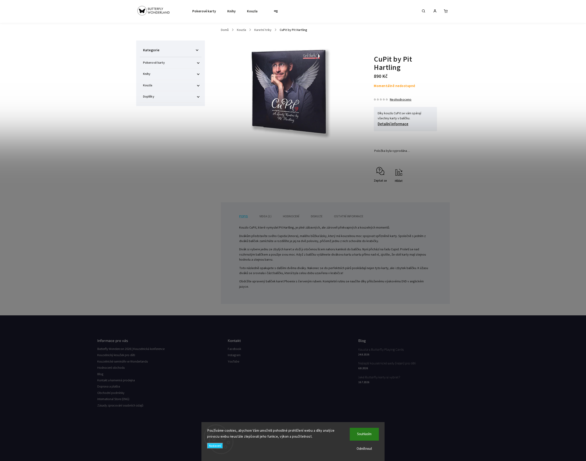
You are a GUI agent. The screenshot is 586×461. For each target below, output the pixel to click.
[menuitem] (203, 11)
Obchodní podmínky (110, 393)
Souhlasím (364, 434)
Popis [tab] (243, 216)
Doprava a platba (108, 386)
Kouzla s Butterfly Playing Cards (381, 349)
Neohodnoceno (400, 99)
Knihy (147, 74)
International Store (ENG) (113, 399)
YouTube (233, 361)
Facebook (234, 349)
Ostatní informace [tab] (348, 216)
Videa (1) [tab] (265, 216)
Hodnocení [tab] (291, 216)
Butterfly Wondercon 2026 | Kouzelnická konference (131, 349)
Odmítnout (364, 448)
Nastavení (215, 446)
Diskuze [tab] (317, 216)
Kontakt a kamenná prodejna (116, 380)
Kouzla (147, 85)
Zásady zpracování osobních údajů (120, 405)
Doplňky (148, 96)
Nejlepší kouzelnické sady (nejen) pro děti (387, 363)
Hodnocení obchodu (111, 368)
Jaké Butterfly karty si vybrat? (379, 377)
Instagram (234, 355)
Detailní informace (393, 124)
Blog (100, 374)
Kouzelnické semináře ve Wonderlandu (122, 361)
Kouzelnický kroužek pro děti (116, 355)
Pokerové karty (154, 62)
